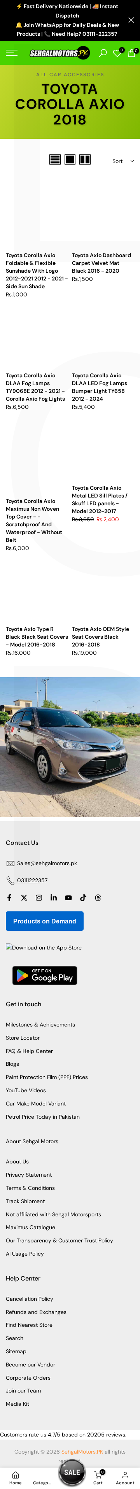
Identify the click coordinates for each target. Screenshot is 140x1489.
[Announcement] (67, 20)
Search (14, 1338)
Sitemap (16, 1351)
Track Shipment (25, 1201)
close (131, 20)
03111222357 (32, 880)
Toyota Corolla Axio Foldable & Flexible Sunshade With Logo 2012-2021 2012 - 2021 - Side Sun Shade (37, 271)
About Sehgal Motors (32, 1141)
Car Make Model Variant (36, 1103)
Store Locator (23, 1037)
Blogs (12, 1063)
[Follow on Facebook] (9, 897)
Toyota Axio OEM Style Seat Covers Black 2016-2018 (100, 636)
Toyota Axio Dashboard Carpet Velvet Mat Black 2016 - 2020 (101, 263)
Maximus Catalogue (30, 1227)
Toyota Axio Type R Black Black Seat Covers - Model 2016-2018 (37, 636)
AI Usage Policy (25, 1253)
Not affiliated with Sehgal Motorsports (53, 1214)
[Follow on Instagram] (38, 897)
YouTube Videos (26, 1090)
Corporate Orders (28, 1377)
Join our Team (23, 1390)
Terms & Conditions (30, 1187)
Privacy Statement (29, 1174)
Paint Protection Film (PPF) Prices (47, 1077)
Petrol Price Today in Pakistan (43, 1116)
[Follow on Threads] (98, 897)
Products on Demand (44, 921)
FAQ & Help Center (29, 1051)
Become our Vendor (30, 1364)
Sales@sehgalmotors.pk (47, 863)
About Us (17, 1161)
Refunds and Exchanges (36, 1312)
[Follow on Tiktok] (83, 897)
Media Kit (17, 1403)
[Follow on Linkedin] (53, 897)
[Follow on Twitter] (24, 897)
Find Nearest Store (29, 1324)
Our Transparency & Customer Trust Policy (59, 1240)
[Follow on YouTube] (68, 897)
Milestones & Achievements (40, 1024)
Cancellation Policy (29, 1298)
